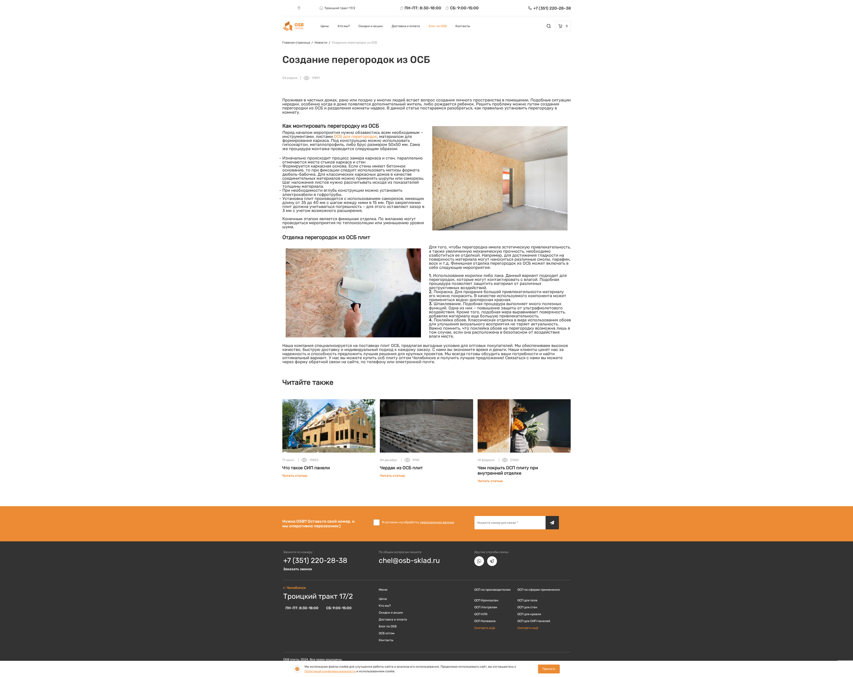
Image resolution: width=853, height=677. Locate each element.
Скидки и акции (371, 26)
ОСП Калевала (485, 621)
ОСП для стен (527, 607)
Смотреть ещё (484, 628)
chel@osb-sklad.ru (409, 560)
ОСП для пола (527, 600)
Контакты (462, 26)
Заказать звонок (297, 569)
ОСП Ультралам (485, 607)
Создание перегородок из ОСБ (354, 42)
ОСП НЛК (481, 614)
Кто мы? (344, 26)
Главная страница (296, 42)
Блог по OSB (437, 26)
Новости (321, 42)
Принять (548, 669)
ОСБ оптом (387, 633)
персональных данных (437, 522)
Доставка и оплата (406, 26)
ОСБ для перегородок (355, 136)
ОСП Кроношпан (486, 600)
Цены (325, 26)
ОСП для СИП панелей (533, 621)
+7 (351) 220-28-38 (315, 560)
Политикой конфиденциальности (330, 671)
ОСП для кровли (529, 614)
